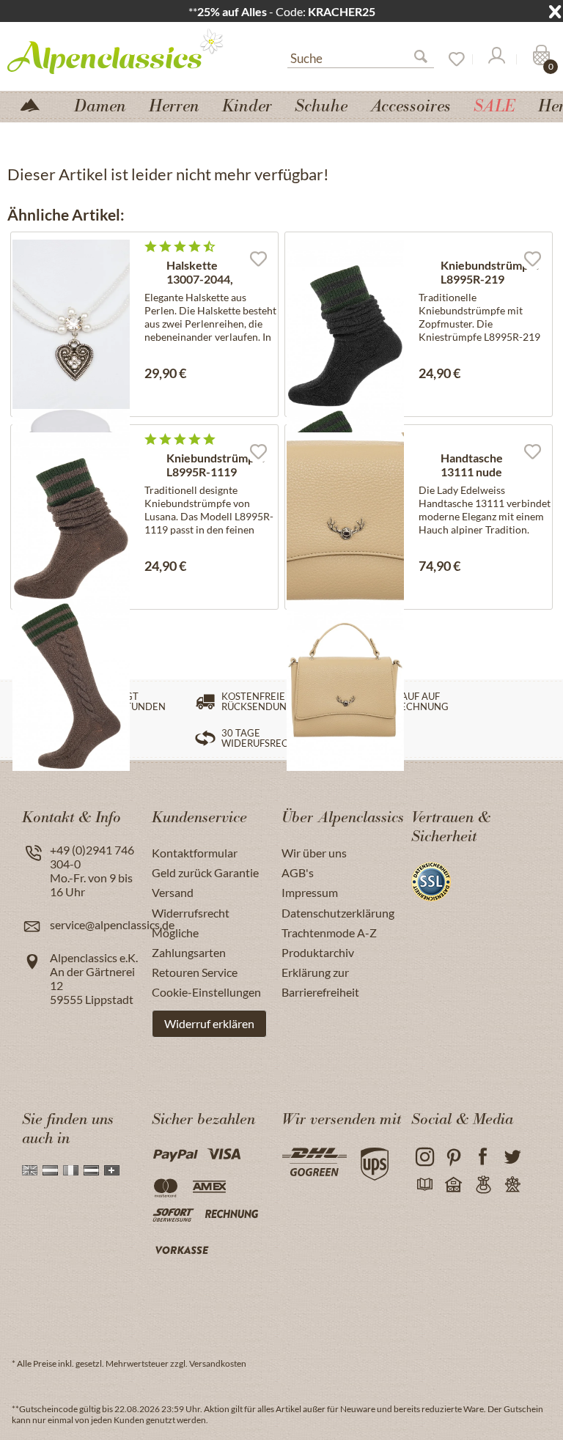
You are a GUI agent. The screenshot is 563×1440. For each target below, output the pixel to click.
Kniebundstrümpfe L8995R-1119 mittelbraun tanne (215, 465)
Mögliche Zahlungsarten (189, 942)
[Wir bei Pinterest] (453, 1157)
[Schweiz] (111, 1170)
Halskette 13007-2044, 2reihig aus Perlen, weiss (201, 272)
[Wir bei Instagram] (424, 1157)
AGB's (298, 872)
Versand (173, 892)
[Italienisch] (70, 1170)
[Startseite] (36, 104)
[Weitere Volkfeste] (512, 1185)
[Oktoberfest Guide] (453, 1185)
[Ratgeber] (424, 1185)
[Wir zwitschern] (512, 1157)
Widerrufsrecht (190, 913)
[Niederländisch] (50, 1170)
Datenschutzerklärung (338, 913)
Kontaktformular (195, 853)
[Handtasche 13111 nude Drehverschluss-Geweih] (345, 517)
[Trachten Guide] (483, 1185)
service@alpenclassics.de (112, 924)
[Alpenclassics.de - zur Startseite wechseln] (121, 50)
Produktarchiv (318, 952)
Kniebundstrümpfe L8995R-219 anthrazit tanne (490, 272)
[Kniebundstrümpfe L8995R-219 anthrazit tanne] (345, 324)
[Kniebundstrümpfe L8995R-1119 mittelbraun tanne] (71, 517)
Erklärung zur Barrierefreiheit (320, 982)
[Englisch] (29, 1170)
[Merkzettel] (451, 59)
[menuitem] (360, 56)
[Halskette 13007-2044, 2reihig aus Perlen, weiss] (71, 324)
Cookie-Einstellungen (206, 992)
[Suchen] (426, 59)
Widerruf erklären (209, 1023)
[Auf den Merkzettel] (258, 257)
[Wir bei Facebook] (483, 1157)
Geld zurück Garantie (205, 872)
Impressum (310, 892)
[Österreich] (91, 1170)
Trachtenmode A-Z (329, 932)
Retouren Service (195, 972)
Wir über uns (314, 853)
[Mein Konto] (495, 59)
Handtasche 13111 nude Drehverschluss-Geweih (484, 465)
